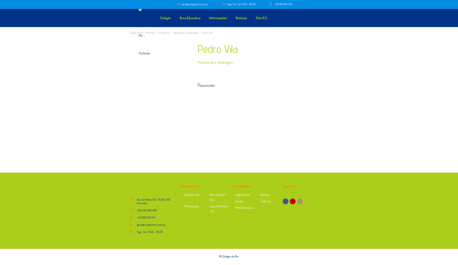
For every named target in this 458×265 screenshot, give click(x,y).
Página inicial (242, 195)
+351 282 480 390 (283, 4)
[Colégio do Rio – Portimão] (136, 18)
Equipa (239, 201)
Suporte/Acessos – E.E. (217, 208)
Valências (265, 201)
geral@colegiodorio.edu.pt (195, 4)
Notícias (241, 18)
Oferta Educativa (244, 207)
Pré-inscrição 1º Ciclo (217, 197)
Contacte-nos (191, 195)
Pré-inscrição (191, 206)
